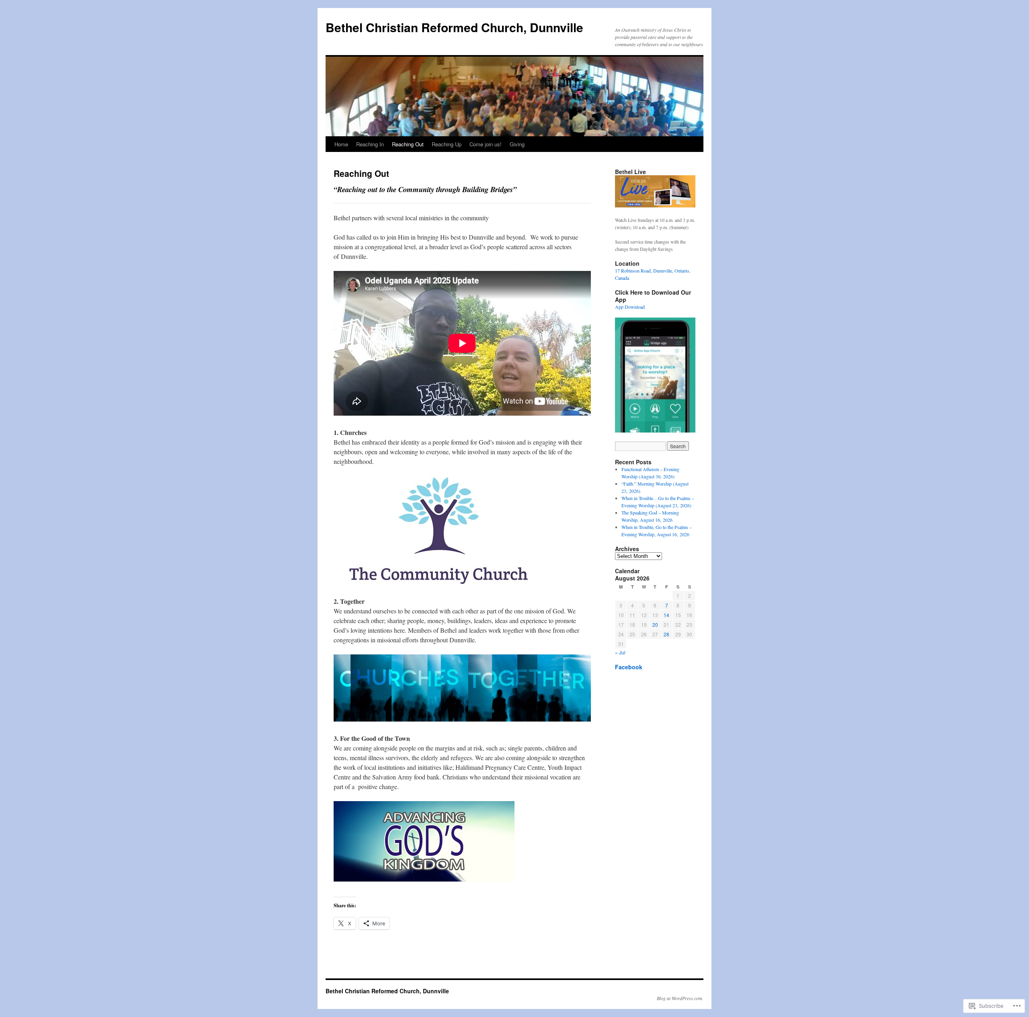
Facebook (628, 667)
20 (655, 624)
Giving (517, 144)
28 (666, 634)
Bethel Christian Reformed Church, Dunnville (454, 27)
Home (341, 144)
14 (666, 614)
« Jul (620, 652)
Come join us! (485, 144)
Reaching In (370, 144)
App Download (630, 306)
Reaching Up (446, 144)
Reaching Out (408, 144)
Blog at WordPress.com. (680, 998)
